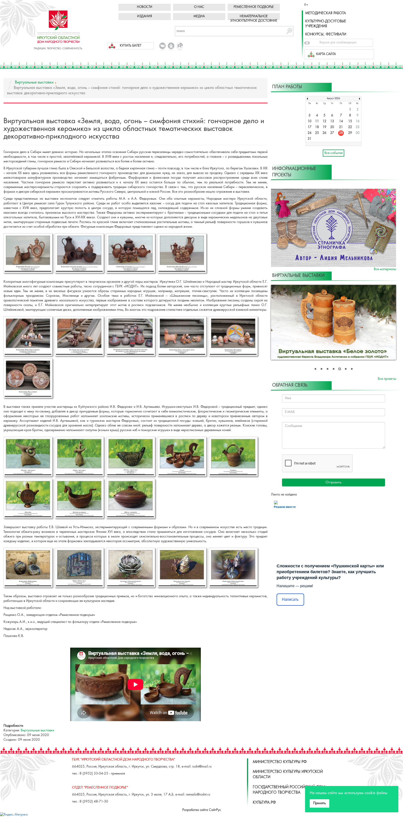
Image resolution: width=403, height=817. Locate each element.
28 (341, 133)
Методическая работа (325, 13)
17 (309, 127)
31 (309, 139)
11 (317, 121)
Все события (333, 153)
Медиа (199, 16)
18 (317, 127)
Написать (290, 600)
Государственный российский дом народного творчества (289, 790)
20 (332, 127)
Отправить (333, 483)
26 (324, 133)
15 (350, 121)
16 (357, 121)
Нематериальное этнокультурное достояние (253, 19)
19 (324, 127)
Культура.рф (264, 803)
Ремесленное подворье (254, 7)
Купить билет (130, 46)
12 (324, 121)
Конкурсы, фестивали (325, 34)
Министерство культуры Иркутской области (288, 774)
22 (350, 127)
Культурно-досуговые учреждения (325, 24)
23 (357, 127)
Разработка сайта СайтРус (201, 810)
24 (309, 133)
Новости (144, 7)
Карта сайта (326, 54)
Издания (144, 16)
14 (341, 121)
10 (309, 121)
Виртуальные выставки (37, 730)
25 (317, 133)
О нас (199, 7)
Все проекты (387, 379)
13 (332, 121)
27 (332, 133)
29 (350, 133)
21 (341, 127)
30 (357, 133)
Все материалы (385, 269)
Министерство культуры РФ (280, 762)
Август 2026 (333, 98)
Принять (319, 803)
